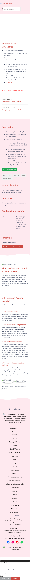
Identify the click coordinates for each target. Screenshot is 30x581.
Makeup (17, 175)
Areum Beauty (15, 428)
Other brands (15, 470)
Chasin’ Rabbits (15, 449)
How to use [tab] (7, 198)
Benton (15, 445)
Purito (15, 463)
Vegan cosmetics (15, 480)
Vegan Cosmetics (7, 178)
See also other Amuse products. (12, 101)
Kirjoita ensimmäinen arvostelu (12, 247)
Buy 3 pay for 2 (7, 175)
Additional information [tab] (13, 211)
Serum (15, 502)
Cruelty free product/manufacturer (12, 110)
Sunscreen (15, 487)
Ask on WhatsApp (11, 169)
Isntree (15, 460)
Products (15, 473)
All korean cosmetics (15, 477)
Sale (24, 175)
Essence (15, 498)
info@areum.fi (15, 536)
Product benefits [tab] (10, 185)
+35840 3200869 (11, 538)
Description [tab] (7, 127)
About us (15, 432)
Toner (15, 495)
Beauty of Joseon (15, 442)
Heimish (15, 456)
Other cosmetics (15, 512)
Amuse (15, 438)
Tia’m (15, 467)
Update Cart (5, 578)
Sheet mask (15, 505)
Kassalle (15, 578)
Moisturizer (15, 509)
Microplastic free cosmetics (15, 484)
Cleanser (15, 491)
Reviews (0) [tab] (7, 237)
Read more (9, 82)
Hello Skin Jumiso (15, 452)
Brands (15, 435)
